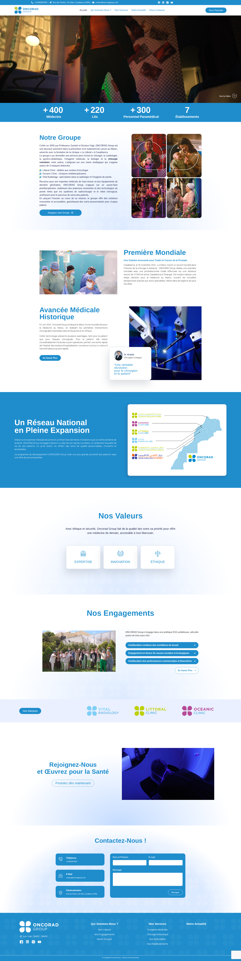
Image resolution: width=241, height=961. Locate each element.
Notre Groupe (104, 939)
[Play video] (78, 246)
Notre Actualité (138, 10)
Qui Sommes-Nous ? (101, 10)
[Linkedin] (163, 2)
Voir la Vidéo (225, 96)
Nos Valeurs (104, 929)
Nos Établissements (157, 944)
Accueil (83, 10)
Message (117, 870)
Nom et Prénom (120, 857)
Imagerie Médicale (158, 929)
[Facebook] (159, 2)
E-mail (152, 857)
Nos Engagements (105, 934)
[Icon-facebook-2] (21, 941)
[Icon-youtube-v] (172, 2)
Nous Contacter (157, 10)
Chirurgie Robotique (157, 934)
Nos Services (121, 10)
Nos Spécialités (157, 939)
